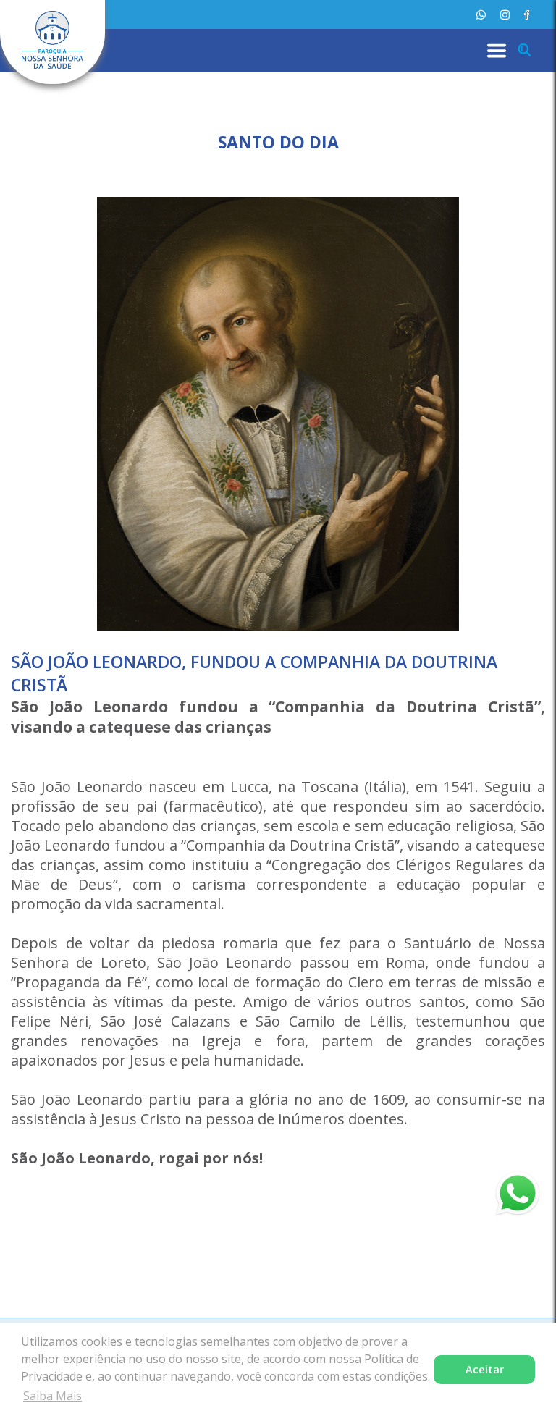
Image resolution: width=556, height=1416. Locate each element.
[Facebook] (526, 15)
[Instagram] (505, 15)
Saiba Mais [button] (52, 1396)
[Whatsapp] (481, 15)
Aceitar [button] (485, 1369)
